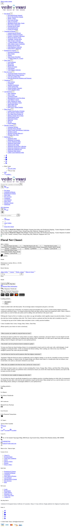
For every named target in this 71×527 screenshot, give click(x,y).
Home (8, 219)
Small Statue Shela (13, 104)
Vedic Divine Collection (14, 40)
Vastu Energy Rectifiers (14, 57)
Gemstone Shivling (13, 127)
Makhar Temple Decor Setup (15, 115)
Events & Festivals (13, 29)
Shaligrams (7, 137)
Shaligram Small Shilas (14, 143)
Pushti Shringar (12, 123)
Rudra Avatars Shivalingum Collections (18, 130)
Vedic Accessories (12, 21)
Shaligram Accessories (14, 140)
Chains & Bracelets (13, 86)
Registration (7, 491)
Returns (6, 463)
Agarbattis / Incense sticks (15, 39)
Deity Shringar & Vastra (14, 101)
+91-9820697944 (5, 441)
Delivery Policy (8, 461)
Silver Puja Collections (14, 24)
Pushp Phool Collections (14, 48)
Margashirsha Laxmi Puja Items (16, 98)
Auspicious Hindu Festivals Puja (16, 73)
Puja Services (8, 72)
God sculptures (12, 62)
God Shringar (8, 91)
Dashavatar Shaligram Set (15, 149)
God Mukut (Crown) (13, 99)
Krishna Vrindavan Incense (15, 34)
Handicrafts (11, 65)
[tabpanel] (35, 318)
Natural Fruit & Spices (14, 45)
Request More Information (10, 286)
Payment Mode (8, 457)
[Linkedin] (6, 163)
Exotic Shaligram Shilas (14, 141)
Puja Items (7, 13)
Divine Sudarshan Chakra (15, 102)
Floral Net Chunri (9, 226)
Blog (5, 482)
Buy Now (12, 284)
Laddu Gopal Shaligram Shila (16, 152)
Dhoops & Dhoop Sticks (14, 37)
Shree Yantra (11, 53)
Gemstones (7, 80)
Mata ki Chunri (30, 272)
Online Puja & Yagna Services (16, 75)
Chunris (12, 272)
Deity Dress (7, 109)
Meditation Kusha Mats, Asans (16, 23)
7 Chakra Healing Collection (15, 42)
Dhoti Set (10, 120)
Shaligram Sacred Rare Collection (17, 146)
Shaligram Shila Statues (14, 151)
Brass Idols (11, 63)
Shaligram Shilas (12, 138)
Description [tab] (7, 302)
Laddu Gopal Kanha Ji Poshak (16, 111)
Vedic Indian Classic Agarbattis (16, 44)
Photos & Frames (12, 67)
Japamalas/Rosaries (13, 27)
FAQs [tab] (6, 303)
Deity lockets (11, 82)
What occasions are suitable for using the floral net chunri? (16, 333)
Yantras (10, 55)
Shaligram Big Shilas (13, 145)
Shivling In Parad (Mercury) (15, 133)
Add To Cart (4, 284)
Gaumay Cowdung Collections (16, 36)
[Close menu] (2, 3)
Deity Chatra (11, 95)
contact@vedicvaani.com (9, 443)
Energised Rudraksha (13, 52)
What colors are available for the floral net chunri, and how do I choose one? (20, 364)
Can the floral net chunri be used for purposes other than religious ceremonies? (21, 354)
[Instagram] (6, 161)
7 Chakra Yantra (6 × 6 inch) (15, 58)
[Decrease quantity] (2, 274)
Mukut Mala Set (12, 106)
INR (5, 172)
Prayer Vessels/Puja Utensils (15, 17)
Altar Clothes (7, 223)
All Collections (5, 207)
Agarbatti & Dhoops (9, 31)
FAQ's (6, 460)
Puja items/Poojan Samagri (15, 15)
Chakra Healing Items (14, 89)
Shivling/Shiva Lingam (10, 479)
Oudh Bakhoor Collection (15, 47)
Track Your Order (9, 495)
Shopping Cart (8, 494)
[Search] (21, 184)
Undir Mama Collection (14, 70)
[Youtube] (6, 159)
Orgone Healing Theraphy (15, 88)
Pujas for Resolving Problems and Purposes (19, 78)
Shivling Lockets (12, 132)
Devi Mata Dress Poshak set (15, 114)
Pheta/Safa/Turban (13, 119)
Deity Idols (7, 60)
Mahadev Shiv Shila (13, 135)
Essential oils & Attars (14, 26)
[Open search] (2, 187)
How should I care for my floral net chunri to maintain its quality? (17, 343)
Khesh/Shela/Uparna (13, 117)
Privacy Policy (8, 464)
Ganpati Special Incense (14, 33)
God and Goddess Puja (14, 76)
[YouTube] (5, 515)
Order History (8, 492)
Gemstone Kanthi (12, 96)
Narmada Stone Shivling (14, 128)
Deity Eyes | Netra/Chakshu (15, 107)
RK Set (10, 122)
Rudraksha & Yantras (10, 50)
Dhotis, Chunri (12, 18)
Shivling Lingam (8, 125)
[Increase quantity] (21, 274)
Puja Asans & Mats (13, 20)
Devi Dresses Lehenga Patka (15, 112)
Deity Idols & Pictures (10, 476)
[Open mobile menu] (2, 212)
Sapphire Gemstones (13, 85)
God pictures (11, 68)
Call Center (13, 168)
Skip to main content (6, 1)
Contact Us (7, 497)
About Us (7, 455)
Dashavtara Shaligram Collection (17, 148)
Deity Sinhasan (12, 93)
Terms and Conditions (10, 458)
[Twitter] (6, 157)
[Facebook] (6, 156)
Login (5, 489)
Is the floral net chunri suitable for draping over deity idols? (16, 375)
